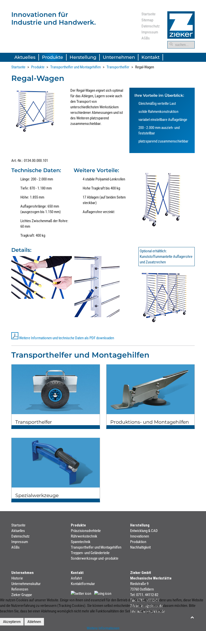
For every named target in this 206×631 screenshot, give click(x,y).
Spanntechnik (80, 542)
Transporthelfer (118, 67)
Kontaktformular (83, 583)
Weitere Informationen (103, 628)
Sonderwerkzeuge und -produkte (94, 558)
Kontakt (150, 57)
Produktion (138, 542)
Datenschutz (150, 26)
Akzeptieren (12, 621)
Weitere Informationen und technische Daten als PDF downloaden (66, 338)
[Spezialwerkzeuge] (56, 468)
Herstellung (83, 57)
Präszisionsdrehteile (86, 530)
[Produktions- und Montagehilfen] (151, 394)
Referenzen (19, 589)
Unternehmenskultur (26, 583)
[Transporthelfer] (56, 394)
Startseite (148, 14)
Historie (17, 578)
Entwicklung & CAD (144, 530)
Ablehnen (34, 621)
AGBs (145, 38)
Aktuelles (24, 57)
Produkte (52, 57)
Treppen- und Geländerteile (90, 553)
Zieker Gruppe (21, 595)
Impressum (149, 32)
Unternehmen (119, 57)
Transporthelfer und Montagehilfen (75, 67)
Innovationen (139, 536)
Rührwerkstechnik (84, 536)
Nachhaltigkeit (140, 547)
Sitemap (147, 20)
